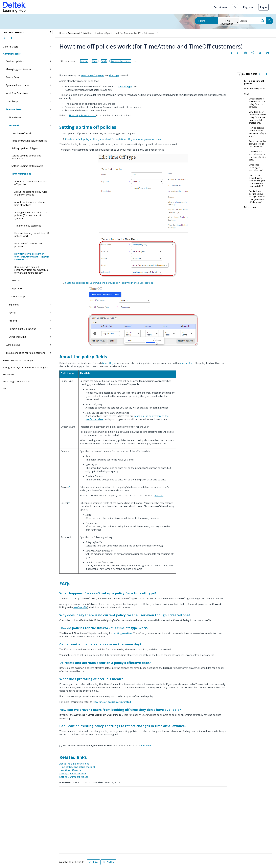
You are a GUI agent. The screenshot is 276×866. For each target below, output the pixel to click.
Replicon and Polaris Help (80, 33)
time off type (125, 86)
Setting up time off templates (27, 166)
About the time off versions (74, 763)
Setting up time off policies (254, 82)
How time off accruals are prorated (28, 245)
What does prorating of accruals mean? (256, 167)
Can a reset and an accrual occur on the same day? (258, 144)
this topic (114, 75)
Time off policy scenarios (27, 225)
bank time (145, 745)
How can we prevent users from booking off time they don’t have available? (257, 180)
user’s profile (80, 607)
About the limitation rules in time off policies (29, 203)
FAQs (246, 93)
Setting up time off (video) (73, 776)
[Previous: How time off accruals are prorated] (231, 53)
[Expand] (259, 74)
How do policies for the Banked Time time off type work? (257, 131)
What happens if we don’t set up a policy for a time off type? (257, 102)
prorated (158, 495)
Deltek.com (220, 7)
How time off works (22, 133)
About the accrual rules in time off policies (30, 183)
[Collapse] (266, 74)
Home (62, 33)
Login (263, 7)
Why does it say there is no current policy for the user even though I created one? (257, 117)
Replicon (84, 61)
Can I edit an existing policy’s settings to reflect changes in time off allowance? (257, 196)
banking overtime (122, 633)
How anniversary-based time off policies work (31, 234)
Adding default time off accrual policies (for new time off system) (30, 215)
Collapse (11, 38)
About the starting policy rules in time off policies (30, 193)
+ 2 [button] (135, 61)
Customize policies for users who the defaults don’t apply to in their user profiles (109, 282)
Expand (4, 38)
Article (104, 61)
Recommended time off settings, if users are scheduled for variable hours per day (31, 270)
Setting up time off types (25, 148)
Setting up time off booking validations (26, 157)
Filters (201, 20)
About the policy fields (254, 88)
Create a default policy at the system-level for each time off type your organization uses (113, 139)
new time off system (92, 75)
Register (248, 7)
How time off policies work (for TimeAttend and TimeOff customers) (31, 256)
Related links (250, 207)
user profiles (186, 363)
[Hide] (50, 32)
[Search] (269, 20)
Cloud (94, 61)
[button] (235, 7)
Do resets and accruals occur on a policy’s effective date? (257, 155)
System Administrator (121, 61)
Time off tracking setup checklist (29, 140)
